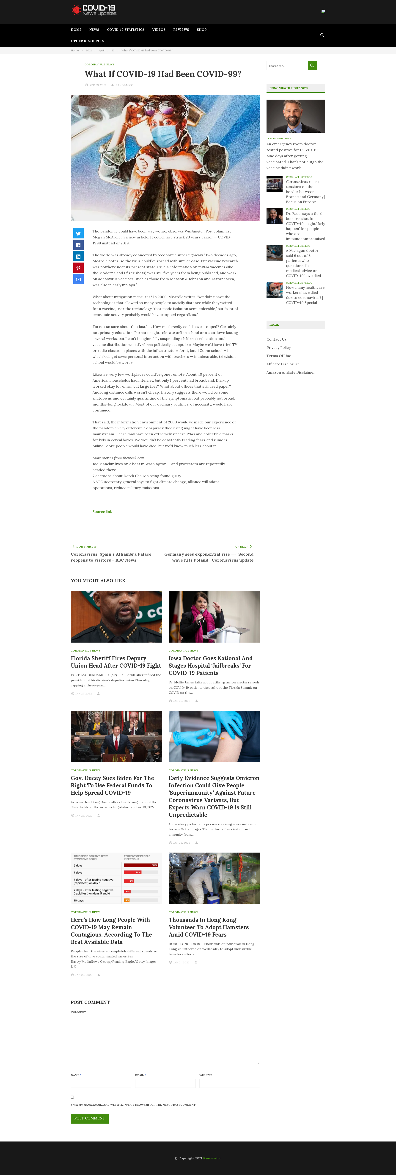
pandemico (124, 85)
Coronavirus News (99, 64)
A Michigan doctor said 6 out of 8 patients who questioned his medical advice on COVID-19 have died (303, 263)
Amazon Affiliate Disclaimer (291, 372)
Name (76, 1075)
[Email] (78, 279)
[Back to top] (383, 1162)
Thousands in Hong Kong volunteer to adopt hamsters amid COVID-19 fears (209, 927)
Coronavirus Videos (299, 177)
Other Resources (87, 41)
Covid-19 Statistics (125, 30)
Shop (202, 30)
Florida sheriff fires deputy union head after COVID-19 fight (116, 662)
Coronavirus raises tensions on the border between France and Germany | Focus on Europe (305, 191)
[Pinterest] (78, 268)
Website (205, 1075)
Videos (158, 30)
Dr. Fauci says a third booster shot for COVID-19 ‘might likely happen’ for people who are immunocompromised (305, 226)
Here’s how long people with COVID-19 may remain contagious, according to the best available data (111, 931)
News (94, 30)
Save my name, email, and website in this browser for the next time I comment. (133, 1104)
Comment (78, 1012)
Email (140, 1075)
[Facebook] (78, 245)
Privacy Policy (279, 347)
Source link (102, 511)
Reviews (181, 30)
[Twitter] (78, 233)
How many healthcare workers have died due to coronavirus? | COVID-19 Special (305, 295)
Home (76, 30)
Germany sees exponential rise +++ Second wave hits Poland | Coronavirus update (208, 557)
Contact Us (277, 339)
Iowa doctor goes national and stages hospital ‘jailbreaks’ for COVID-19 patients (211, 666)
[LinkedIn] (78, 256)
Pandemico (212, 1158)
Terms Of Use (279, 355)
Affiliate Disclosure (283, 364)
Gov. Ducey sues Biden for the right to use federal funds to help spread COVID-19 (112, 785)
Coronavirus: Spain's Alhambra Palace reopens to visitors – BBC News (111, 557)
